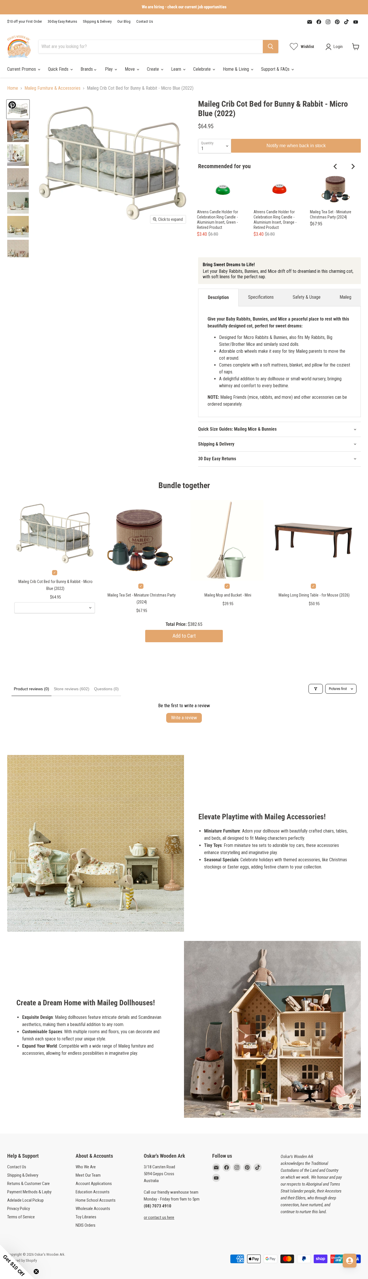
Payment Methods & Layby (29, 1191)
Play (109, 69)
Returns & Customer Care (28, 1183)
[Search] (270, 46)
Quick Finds (59, 69)
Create (153, 69)
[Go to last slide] (335, 166)
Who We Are (86, 1166)
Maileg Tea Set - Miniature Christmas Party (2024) (330, 214)
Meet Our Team (88, 1175)
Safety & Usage (307, 297)
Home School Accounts (96, 1200)
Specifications (261, 297)
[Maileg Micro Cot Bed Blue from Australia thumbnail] (18, 109)
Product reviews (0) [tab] (31, 689)
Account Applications (94, 1183)
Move (130, 69)
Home (12, 88)
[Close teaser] (36, 1271)
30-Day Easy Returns (62, 22)
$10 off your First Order (24, 22)
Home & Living (236, 69)
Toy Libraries (86, 1216)
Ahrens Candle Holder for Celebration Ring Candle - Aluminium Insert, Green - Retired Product (217, 220)
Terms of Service (21, 1216)
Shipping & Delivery (97, 22)
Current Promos (22, 69)
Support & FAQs (276, 69)
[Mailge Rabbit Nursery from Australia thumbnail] (18, 179)
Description (218, 297)
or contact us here (159, 1217)
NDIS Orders (85, 1225)
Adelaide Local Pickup (25, 1200)
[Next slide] (353, 166)
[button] (17, 1262)
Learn (176, 69)
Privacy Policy (18, 1208)
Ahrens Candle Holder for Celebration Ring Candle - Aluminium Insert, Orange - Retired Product (275, 220)
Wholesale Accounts (93, 1208)
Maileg (345, 297)
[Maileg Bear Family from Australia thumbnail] (18, 155)
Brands (87, 69)
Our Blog (124, 22)
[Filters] (315, 689)
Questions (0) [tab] (106, 689)
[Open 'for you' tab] (349, 1261)
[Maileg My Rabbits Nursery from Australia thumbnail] (18, 202)
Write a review (184, 717)
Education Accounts (93, 1191)
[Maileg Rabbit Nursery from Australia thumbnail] (18, 250)
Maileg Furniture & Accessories (52, 88)
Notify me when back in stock (296, 145)
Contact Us (144, 22)
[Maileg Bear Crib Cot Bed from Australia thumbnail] (18, 131)
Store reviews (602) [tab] (71, 689)
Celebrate (202, 69)
